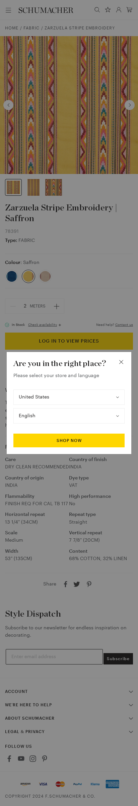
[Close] (121, 362)
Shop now (69, 441)
